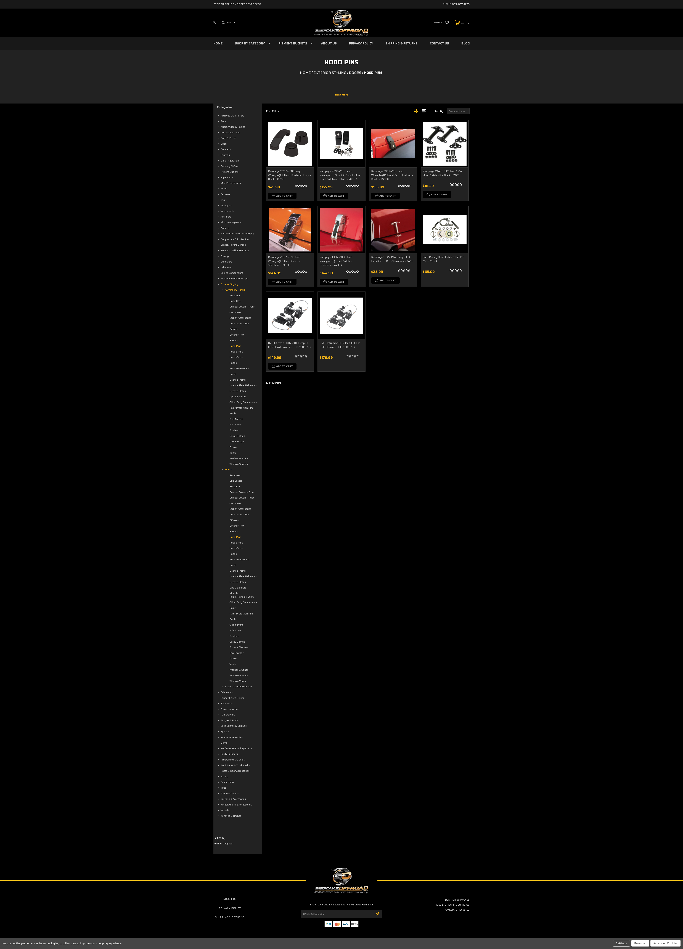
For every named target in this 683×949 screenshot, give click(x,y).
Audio (224, 121)
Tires (223, 788)
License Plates (237, 391)
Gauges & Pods (229, 720)
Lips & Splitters (237, 396)
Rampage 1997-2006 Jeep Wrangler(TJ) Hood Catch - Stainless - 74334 (336, 261)
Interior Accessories (232, 737)
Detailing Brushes (239, 323)
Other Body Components (243, 402)
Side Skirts (235, 424)
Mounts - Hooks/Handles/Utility (241, 595)
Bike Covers (235, 481)
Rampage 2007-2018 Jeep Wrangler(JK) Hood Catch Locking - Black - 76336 (392, 175)
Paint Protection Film (241, 408)
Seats (224, 188)
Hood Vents (236, 357)
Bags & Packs (228, 138)
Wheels (225, 810)
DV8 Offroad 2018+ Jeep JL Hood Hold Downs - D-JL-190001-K (340, 345)
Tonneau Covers (230, 793)
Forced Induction (230, 709)
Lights (224, 743)
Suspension (227, 782)
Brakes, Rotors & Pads (233, 245)
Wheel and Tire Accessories (236, 805)
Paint (232, 608)
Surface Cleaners (238, 647)
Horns (232, 374)
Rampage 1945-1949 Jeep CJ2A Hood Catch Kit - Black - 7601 (442, 173)
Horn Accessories (239, 368)
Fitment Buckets (293, 43)
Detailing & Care (230, 166)
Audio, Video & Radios (233, 127)
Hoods (233, 363)
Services (225, 194)
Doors (228, 469)
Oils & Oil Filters (229, 754)
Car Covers (235, 312)
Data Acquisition (230, 161)
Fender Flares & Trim (232, 698)
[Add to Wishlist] (306, 136)
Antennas (234, 295)
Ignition (225, 731)
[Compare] (306, 145)
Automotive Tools (230, 132)
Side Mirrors (236, 419)
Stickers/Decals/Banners (239, 686)
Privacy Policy (361, 43)
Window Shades (238, 464)
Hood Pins (235, 346)
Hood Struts (236, 352)
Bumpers (226, 149)
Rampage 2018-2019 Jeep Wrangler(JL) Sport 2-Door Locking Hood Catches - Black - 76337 (340, 175)
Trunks (233, 447)
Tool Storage (236, 441)
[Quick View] (306, 127)
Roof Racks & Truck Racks (235, 765)
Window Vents (237, 681)
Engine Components (232, 273)
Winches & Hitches (231, 816)
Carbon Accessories (240, 318)
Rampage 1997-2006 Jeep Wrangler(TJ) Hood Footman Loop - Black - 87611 (289, 175)
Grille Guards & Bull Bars (234, 726)
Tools (224, 200)
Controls (225, 155)
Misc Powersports (231, 183)
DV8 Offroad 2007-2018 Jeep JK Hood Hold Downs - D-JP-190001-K (289, 345)
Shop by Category (250, 43)
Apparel (225, 228)
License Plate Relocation (243, 385)
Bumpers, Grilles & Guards (235, 250)
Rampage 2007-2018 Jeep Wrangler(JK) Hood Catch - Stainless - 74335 (284, 261)
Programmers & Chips (233, 760)
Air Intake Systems (231, 222)
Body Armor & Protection (235, 239)
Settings (621, 943)
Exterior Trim (236, 335)
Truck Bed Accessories (233, 799)
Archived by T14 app (232, 116)
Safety (224, 776)
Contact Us (439, 43)
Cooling (225, 256)
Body (224, 144)
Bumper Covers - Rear (241, 498)
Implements (227, 177)
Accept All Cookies (665, 943)
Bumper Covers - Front (242, 307)
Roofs (232, 413)
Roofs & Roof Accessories (235, 771)
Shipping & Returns (401, 43)
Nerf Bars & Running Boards (236, 748)
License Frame (237, 380)
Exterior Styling (229, 284)
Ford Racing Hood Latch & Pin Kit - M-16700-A (444, 259)
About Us (329, 43)
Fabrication (227, 692)
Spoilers (234, 430)
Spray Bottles (237, 436)
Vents (232, 453)
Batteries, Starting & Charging (237, 233)
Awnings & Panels (235, 290)
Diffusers (234, 329)
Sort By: (439, 111)
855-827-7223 (461, 4)
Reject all (640, 943)
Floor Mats (227, 703)
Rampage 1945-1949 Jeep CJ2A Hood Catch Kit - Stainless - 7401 (392, 259)
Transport (226, 205)
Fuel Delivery (228, 715)
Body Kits (234, 301)
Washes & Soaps (238, 458)
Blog (465, 43)
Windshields (227, 211)
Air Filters (226, 217)
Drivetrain (226, 267)
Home (218, 43)
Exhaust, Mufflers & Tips (234, 278)
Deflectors (226, 262)
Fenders (234, 340)
